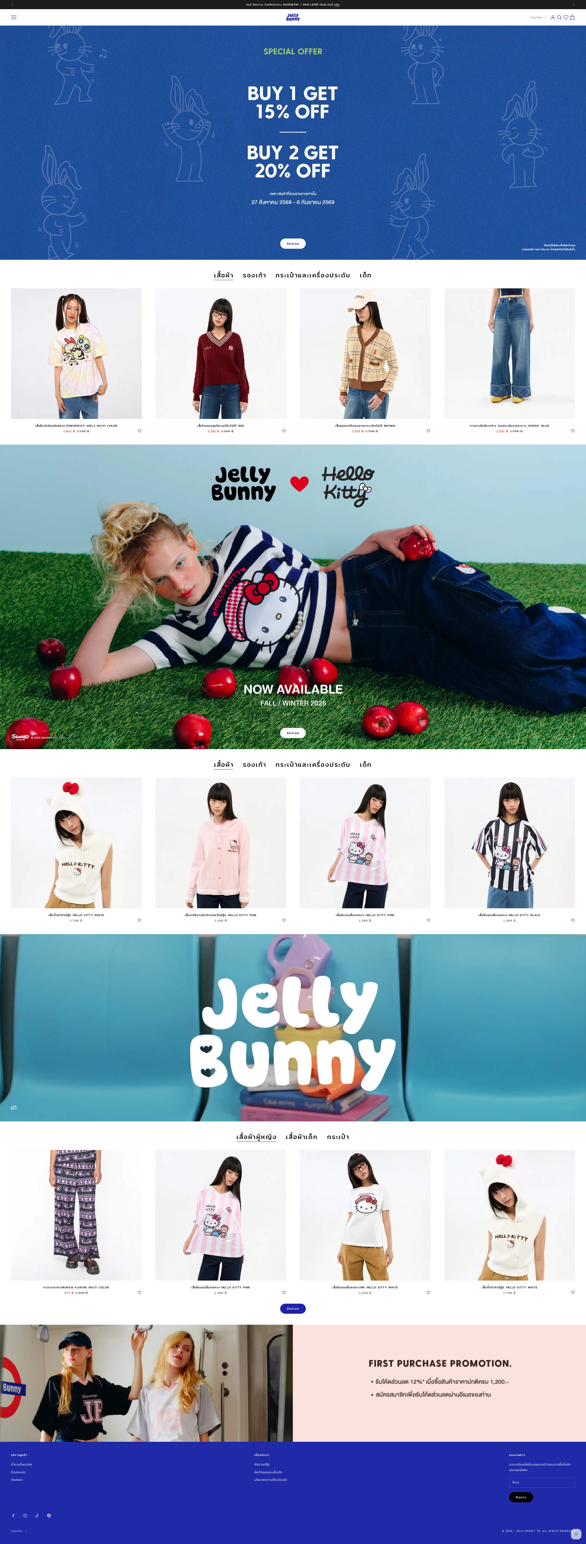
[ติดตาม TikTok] (37, 1515)
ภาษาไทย (536, 17)
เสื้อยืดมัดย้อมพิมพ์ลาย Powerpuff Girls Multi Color (76, 426)
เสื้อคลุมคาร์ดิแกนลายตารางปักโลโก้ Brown (365, 426)
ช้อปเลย (293, 243)
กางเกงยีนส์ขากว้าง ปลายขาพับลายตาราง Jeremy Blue (510, 426)
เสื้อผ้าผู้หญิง (256, 1137)
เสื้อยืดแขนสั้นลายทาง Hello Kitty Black (510, 915)
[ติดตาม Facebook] (13, 1515)
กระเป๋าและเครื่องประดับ (313, 275)
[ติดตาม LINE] (49, 1515)
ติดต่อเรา (17, 1479)
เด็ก (366, 275)
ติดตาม (521, 1497)
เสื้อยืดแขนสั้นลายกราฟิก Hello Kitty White (365, 1287)
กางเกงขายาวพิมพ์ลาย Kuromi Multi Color (76, 1287)
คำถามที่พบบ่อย (21, 1464)
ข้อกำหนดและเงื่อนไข (268, 1472)
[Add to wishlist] (139, 430)
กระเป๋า (338, 1137)
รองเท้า (254, 275)
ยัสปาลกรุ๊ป (262, 1464)
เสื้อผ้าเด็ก (302, 1137)
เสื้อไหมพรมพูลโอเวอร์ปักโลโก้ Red (220, 426)
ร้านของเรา (18, 1472)
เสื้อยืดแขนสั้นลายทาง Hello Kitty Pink (365, 915)
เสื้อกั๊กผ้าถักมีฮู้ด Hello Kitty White (76, 915)
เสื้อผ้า (224, 275)
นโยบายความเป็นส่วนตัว (270, 1479)
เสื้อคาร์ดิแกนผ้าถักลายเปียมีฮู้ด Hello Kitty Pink (221, 915)
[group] (293, 1383)
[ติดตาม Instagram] (25, 1515)
